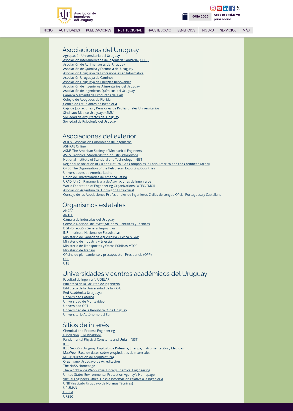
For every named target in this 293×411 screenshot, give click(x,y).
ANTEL (68, 215)
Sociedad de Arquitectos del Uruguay (91, 117)
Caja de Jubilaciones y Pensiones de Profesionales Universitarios (110, 108)
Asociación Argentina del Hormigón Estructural (98, 190)
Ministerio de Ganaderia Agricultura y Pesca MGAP (101, 237)
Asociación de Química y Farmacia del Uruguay (97, 69)
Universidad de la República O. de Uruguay (95, 310)
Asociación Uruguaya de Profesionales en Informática (103, 73)
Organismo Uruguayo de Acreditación (92, 361)
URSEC (68, 396)
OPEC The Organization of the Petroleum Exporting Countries (109, 168)
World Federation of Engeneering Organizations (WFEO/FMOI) (109, 186)
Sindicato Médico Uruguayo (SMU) (88, 112)
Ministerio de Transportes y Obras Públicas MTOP (100, 246)
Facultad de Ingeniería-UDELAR (86, 279)
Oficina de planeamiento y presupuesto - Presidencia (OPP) (107, 254)
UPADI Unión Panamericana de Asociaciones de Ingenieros (107, 181)
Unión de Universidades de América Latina (95, 177)
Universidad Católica (78, 297)
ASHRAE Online (74, 146)
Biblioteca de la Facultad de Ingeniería (91, 284)
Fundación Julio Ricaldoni (82, 335)
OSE (66, 259)
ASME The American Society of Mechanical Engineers (102, 150)
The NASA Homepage (79, 366)
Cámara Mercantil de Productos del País (93, 95)
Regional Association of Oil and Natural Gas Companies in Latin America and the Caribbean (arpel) (136, 164)
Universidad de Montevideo (84, 301)
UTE (66, 263)
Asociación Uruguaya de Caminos (88, 77)
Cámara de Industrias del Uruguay (89, 219)
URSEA (68, 392)
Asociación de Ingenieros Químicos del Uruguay (99, 90)
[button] (228, 30)
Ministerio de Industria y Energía (87, 241)
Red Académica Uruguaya (82, 292)
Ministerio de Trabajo (79, 250)
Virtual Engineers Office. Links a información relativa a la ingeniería (113, 379)
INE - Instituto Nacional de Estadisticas (92, 232)
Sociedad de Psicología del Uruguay (90, 121)
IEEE (66, 344)
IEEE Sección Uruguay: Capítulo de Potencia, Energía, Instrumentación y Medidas (123, 348)
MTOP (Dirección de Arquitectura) (88, 357)
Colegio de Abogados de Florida (87, 99)
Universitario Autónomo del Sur (87, 314)
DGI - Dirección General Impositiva (89, 228)
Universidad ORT (75, 306)
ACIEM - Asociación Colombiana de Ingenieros (97, 142)
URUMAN (70, 387)
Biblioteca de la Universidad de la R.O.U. (92, 288)
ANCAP (68, 210)
